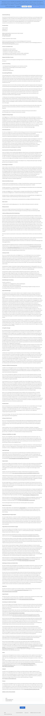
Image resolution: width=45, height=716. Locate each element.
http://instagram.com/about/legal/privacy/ (9, 678)
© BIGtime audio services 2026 (35, 712)
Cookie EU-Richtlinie (9, 700)
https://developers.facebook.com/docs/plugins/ (17, 612)
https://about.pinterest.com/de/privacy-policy (31, 689)
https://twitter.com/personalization (8, 666)
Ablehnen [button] (29, 6)
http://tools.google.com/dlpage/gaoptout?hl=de (31, 494)
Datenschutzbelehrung (9, 699)
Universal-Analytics (23, 507)
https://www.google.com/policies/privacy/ (22, 590)
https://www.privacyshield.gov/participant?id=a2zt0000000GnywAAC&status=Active (26, 615)
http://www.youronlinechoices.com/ (14, 247)
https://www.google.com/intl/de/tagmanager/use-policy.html (19, 458)
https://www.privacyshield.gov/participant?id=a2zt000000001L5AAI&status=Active (25, 473)
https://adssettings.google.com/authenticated (9, 591)
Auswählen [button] (18, 6)
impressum (26, 712)
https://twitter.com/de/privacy (28, 664)
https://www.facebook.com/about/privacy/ (26, 638)
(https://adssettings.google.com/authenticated (27, 500)
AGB (5, 712)
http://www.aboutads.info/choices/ (35, 245)
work (6, 698)
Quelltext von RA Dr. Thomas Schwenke (8, 691)
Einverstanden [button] (24, 6)
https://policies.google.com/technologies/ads (21, 498)
